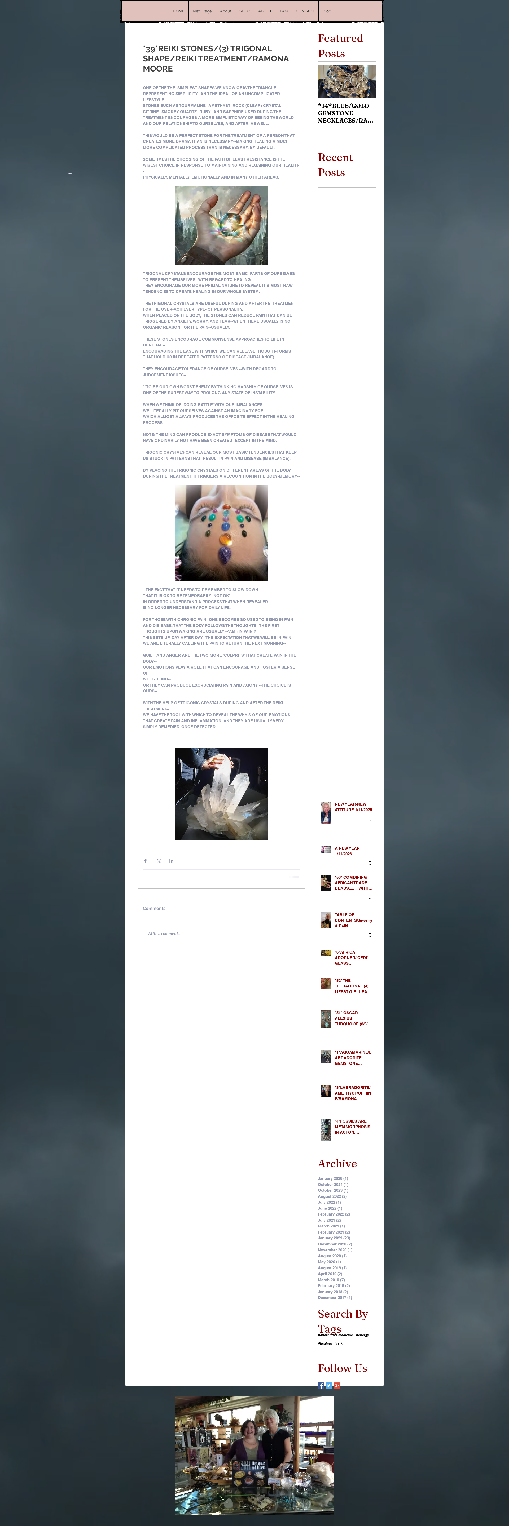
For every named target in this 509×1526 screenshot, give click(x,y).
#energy (362, 1334)
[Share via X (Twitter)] (158, 860)
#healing (325, 1342)
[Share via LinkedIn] (171, 860)
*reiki (339, 1342)
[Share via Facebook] (145, 860)
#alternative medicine (335, 1334)
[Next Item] (367, 81)
